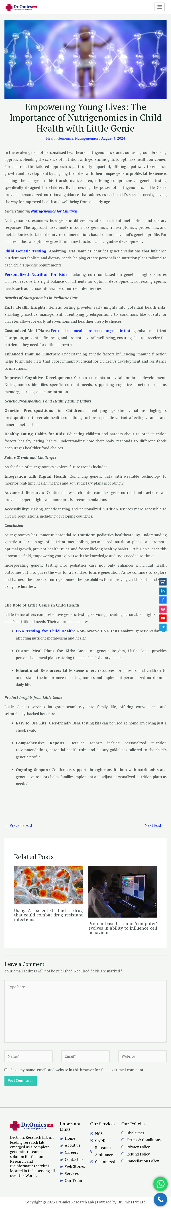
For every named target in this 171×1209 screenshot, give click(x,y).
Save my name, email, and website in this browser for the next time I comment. (77, 1069)
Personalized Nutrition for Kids (35, 274)
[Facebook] (163, 600)
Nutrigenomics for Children (53, 211)
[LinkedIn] (163, 590)
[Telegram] (163, 627)
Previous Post (19, 825)
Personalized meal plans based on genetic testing (93, 330)
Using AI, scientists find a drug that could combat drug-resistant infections (48, 914)
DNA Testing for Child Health (45, 630)
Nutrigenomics (86, 138)
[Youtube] (163, 618)
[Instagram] (163, 609)
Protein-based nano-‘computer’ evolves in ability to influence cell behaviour (122, 927)
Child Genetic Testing (25, 251)
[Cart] (163, 582)
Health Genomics (59, 138)
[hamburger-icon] (160, 7)
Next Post (155, 825)
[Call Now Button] (160, 1199)
